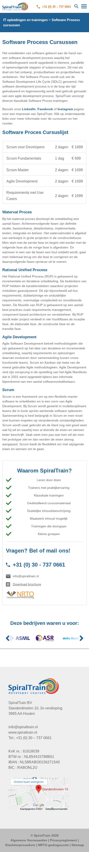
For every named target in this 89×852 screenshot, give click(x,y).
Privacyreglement (63, 840)
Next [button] (81, 638)
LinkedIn (29, 109)
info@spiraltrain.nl (26, 576)
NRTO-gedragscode (53, 845)
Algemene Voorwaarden (28, 840)
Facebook (45, 109)
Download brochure (27, 584)
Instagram (65, 109)
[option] (19, 638)
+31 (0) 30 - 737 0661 (39, 565)
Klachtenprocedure (20, 845)
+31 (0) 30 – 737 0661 (56, 6)
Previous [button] (7, 638)
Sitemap (77, 845)
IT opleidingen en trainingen (25, 20)
